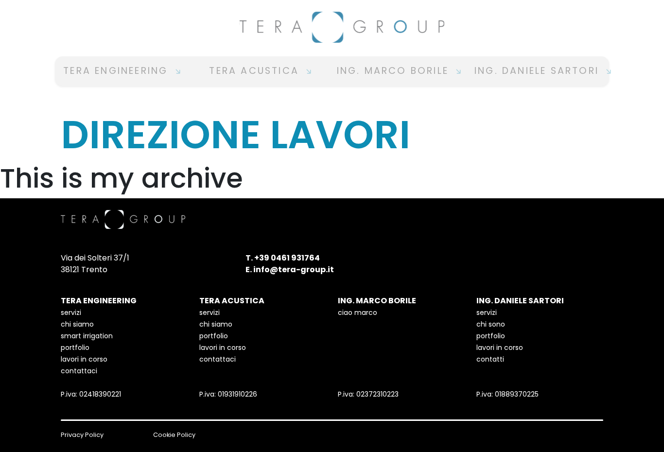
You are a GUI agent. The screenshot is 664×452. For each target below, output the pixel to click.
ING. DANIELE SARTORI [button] (538, 70)
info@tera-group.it (293, 269)
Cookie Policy (174, 435)
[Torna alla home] (332, 27)
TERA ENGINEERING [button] (117, 70)
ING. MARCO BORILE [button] (395, 70)
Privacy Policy (82, 435)
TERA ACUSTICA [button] (256, 70)
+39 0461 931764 (287, 257)
